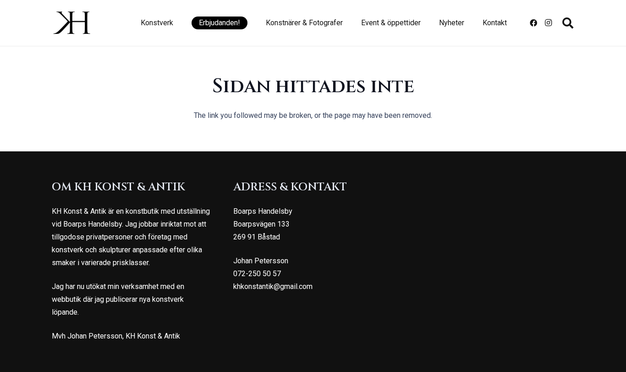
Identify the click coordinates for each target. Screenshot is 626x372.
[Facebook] (533, 23)
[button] (177, 23)
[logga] (72, 23)
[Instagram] (548, 23)
